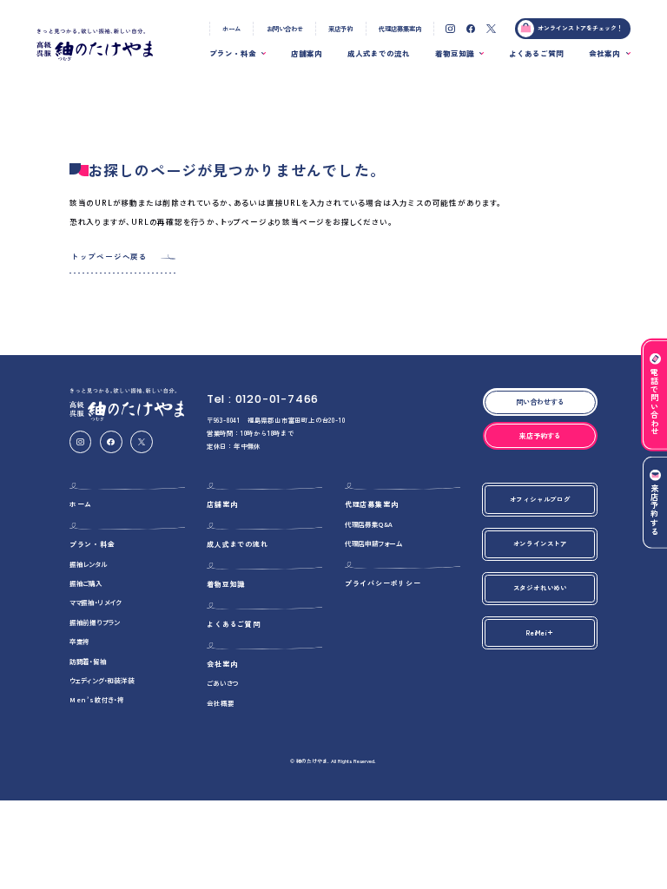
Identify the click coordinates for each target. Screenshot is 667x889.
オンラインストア (540, 543)
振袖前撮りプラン (94, 622)
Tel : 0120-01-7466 (263, 399)
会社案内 (604, 53)
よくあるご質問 (536, 53)
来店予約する (655, 510)
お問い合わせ (285, 28)
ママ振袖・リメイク (95, 602)
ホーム (231, 28)
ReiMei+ (540, 632)
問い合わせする (540, 401)
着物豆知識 (454, 53)
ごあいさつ (223, 683)
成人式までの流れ (378, 53)
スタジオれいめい (540, 587)
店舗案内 (306, 53)
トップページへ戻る (109, 256)
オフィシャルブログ (540, 499)
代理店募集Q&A (369, 524)
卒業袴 (79, 641)
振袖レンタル (88, 564)
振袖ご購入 (85, 583)
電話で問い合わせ (655, 402)
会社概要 (220, 703)
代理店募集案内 (400, 28)
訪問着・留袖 (88, 661)
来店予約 (340, 28)
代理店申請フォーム (374, 543)
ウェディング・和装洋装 (102, 680)
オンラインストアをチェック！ (580, 27)
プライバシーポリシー (383, 583)
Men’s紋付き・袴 (96, 699)
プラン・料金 (232, 53)
